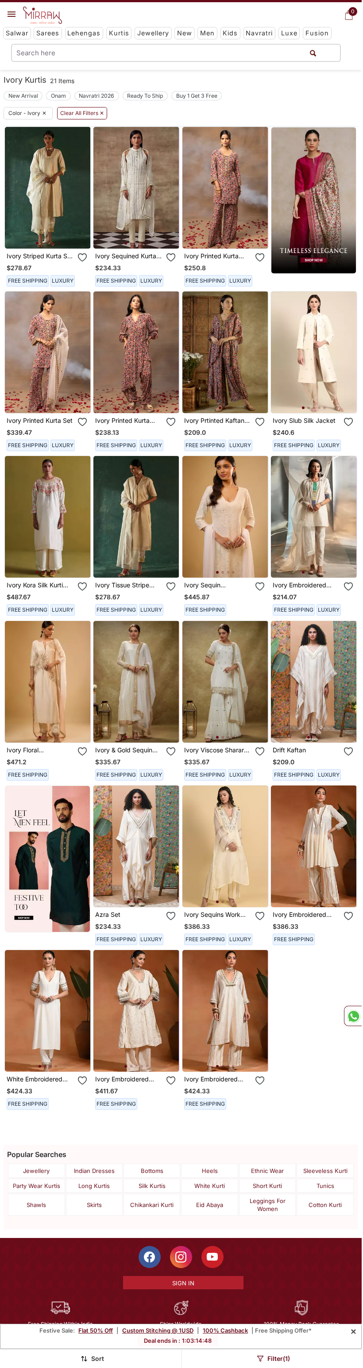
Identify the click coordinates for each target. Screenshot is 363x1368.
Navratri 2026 (96, 95)
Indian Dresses (94, 1170)
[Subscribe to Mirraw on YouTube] (212, 1257)
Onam (58, 95)
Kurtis (119, 33)
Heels (210, 1170)
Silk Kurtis (152, 1185)
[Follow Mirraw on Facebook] (150, 1257)
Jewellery (153, 33)
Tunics (325, 1185)
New (184, 33)
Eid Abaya (209, 1204)
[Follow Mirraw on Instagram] (181, 1257)
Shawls (36, 1204)
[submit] (313, 53)
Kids (230, 33)
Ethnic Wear (267, 1170)
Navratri (259, 33)
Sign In (183, 1283)
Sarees (47, 33)
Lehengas (83, 33)
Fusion (317, 33)
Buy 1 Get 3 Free (196, 95)
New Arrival (23, 95)
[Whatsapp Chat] (353, 1016)
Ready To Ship (145, 95)
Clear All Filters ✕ (82, 113)
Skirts (94, 1204)
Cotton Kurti (325, 1204)
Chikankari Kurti (152, 1204)
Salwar (17, 33)
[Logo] (42, 15)
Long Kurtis (94, 1185)
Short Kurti (267, 1185)
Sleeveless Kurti (325, 1170)
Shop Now (55, 234)
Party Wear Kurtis (36, 1185)
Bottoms (152, 1170)
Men (207, 33)
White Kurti (209, 1185)
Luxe (289, 33)
